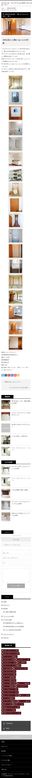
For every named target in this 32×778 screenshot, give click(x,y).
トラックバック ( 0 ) (16, 535)
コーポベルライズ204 (9, 671)
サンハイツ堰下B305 (9, 677)
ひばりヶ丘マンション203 (10, 650)
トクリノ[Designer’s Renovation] (13, 629)
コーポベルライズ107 (21, 668)
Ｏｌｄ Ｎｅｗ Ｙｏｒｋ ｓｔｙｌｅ (21, 449)
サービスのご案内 (7, 619)
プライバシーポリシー (8, 634)
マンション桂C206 (24, 701)
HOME (4, 601)
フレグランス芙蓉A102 (9, 701)
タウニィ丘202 (25, 695)
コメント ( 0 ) (16, 539)
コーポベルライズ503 (9, 674)
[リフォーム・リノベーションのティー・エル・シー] (16, 3)
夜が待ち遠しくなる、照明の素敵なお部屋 (21, 402)
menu (28, 3)
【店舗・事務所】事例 (10, 611)
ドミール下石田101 (8, 698)
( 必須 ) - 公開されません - (10, 557)
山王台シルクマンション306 (11, 707)
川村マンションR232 (9, 710)
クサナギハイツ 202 (9, 662)
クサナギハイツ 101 (23, 659)
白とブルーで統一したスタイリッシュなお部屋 (21, 467)
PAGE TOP (17, 737)
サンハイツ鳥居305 (24, 683)
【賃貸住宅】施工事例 (11, 8)
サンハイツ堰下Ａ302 (9, 680)
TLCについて (6, 605)
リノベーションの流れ (8, 616)
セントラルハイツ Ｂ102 (10, 692)
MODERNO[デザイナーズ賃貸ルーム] (14, 623)
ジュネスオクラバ (22, 686)
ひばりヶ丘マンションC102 (11, 653)
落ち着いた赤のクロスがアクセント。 (21, 425)
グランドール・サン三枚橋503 (12, 665)
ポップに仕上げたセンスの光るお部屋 (18, 387)
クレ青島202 (22, 662)
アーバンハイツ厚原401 (10, 656)
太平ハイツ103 (7, 704)
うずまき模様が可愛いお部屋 (20, 490)
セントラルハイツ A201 (10, 689)
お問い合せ (6, 637)
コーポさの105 (7, 668)
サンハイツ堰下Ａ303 (9, 683)
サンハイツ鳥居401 (8, 686)
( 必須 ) (6, 553)
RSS (7, 728)
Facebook (9, 723)
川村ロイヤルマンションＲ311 (11, 713)
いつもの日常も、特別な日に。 (20, 436)
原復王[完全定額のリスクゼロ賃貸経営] (14, 626)
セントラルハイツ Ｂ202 (10, 695)
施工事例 (5, 608)
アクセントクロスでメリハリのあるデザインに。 (21, 413)
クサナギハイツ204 (8, 659)
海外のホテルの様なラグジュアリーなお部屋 (21, 514)
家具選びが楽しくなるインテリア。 (13, 382)
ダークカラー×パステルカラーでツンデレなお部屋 (21, 502)
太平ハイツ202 (19, 704)
